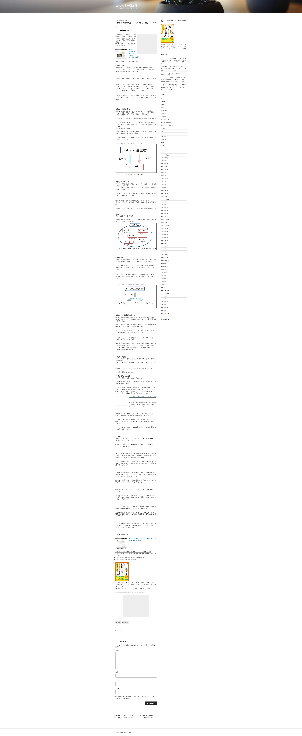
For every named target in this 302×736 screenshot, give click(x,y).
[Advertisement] (147, 44)
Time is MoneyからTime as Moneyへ (125, 559)
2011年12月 (164, 254)
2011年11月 (164, 257)
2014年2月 (163, 193)
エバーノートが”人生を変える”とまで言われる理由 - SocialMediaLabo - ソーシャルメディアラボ (173, 79)
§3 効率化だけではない (167, 119)
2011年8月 (163, 266)
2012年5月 (163, 240)
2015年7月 (163, 172)
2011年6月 (163, 272)
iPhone (162, 107)
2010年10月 (164, 293)
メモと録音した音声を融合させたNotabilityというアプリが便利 (133, 551)
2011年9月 (163, 263)
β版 (168, 319)
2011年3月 (163, 281)
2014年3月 (163, 190)
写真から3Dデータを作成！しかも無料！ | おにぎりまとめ (173, 61)
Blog (162, 98)
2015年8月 (163, 169)
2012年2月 (163, 249)
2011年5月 (163, 275)
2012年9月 (163, 228)
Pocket (128, 30)
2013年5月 (163, 208)
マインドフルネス (165, 134)
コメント (118, 650)
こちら (121, 586)
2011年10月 (164, 260)
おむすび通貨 (150, 404)
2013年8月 (163, 202)
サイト (117, 688)
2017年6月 (163, 163)
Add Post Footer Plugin (134, 592)
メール (117, 680)
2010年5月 (163, 307)
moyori (125, 20)
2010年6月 (163, 304)
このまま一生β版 (126, 5)
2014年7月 (163, 181)
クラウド (163, 131)
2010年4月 (163, 310)
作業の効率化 (164, 137)
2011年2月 (163, 284)
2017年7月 (163, 161)
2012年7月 (163, 234)
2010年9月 (163, 296)
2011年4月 (163, 278)
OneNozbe (163, 113)
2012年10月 (164, 225)
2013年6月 (163, 205)
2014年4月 (163, 187)
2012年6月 (163, 237)
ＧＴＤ (162, 145)
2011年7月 (163, 269)
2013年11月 (164, 196)
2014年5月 (163, 184)
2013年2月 (163, 213)
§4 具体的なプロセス (166, 122)
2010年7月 (163, 301)
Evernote (163, 104)
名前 (117, 672)
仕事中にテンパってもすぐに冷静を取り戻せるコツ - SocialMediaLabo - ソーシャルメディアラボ (173, 87)
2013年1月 (163, 216)
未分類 (162, 142)
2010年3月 (163, 313)
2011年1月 (163, 287)
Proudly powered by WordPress (123, 732)
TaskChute (163, 116)
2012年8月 (163, 231)
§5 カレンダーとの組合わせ (168, 125)
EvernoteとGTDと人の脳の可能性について (171, 73)
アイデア (119, 630)
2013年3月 (163, 210)
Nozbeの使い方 (165, 110)
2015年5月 (163, 178)
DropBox (163, 101)
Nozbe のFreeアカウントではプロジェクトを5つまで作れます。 (133, 588)
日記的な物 (163, 139)
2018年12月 (164, 158)
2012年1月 (163, 252)
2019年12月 (164, 155)
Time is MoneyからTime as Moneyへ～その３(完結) (129, 557)
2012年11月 (164, 222)
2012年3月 (163, 246)
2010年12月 (164, 290)
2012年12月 (164, 219)
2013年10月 (164, 199)
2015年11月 (164, 166)
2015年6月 (163, 175)
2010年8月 (163, 299)
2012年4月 (163, 243)
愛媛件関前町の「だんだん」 (135, 393)
